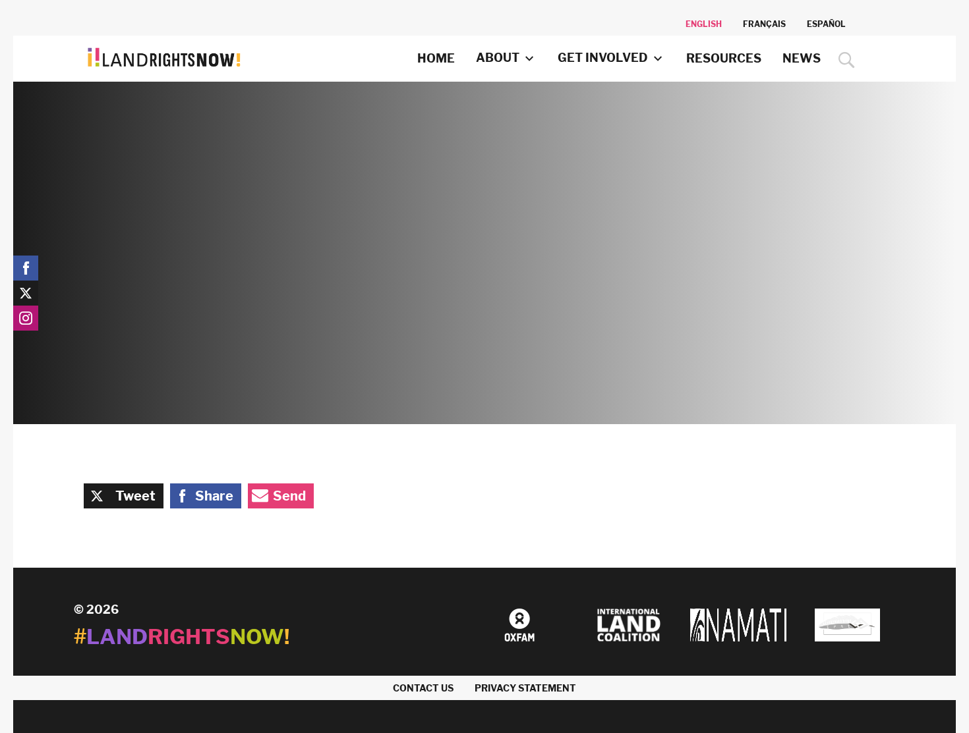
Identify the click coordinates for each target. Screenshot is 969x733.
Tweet (135, 496)
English (704, 24)
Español (826, 24)
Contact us (423, 687)
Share (214, 496)
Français (764, 24)
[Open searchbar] (843, 60)
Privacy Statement (525, 687)
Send (289, 496)
